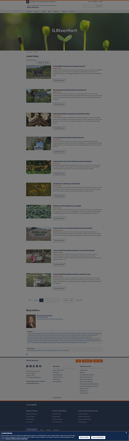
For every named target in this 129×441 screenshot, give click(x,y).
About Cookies (84, 437)
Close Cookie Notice (98, 437)
